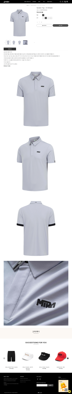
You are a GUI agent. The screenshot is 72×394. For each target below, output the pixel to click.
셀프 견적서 (44, 25)
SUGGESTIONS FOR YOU (36, 343)
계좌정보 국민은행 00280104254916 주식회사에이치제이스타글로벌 (11, 383)
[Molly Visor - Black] (44, 356)
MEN (39, 1)
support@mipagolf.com (62, 378)
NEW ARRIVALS (27, 1)
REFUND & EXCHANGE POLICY (25, 380)
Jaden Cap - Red (61, 367)
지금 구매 (60, 25)
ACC (44, 1)
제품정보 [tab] (10, 49)
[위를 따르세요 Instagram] (40, 379)
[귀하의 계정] (62, 1)
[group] (19, 23)
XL (48, 18)
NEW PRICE (49, 1)
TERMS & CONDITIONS (24, 378)
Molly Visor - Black (44, 367)
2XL (51, 18)
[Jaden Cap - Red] (60, 356)
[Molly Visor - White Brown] (27, 356)
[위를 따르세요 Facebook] (38, 379)
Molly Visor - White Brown (28, 368)
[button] (68, 358)
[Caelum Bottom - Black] (11, 356)
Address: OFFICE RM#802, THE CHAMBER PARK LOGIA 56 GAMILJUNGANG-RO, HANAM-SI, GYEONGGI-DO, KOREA (11, 379)
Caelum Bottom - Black (11, 367)
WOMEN (34, 1)
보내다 (50, 385)
